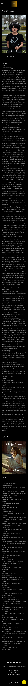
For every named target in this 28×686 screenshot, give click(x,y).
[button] (3, 3)
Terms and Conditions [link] (14, 674)
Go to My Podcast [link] (14, 670)
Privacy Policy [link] (14, 672)
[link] (14, 4)
